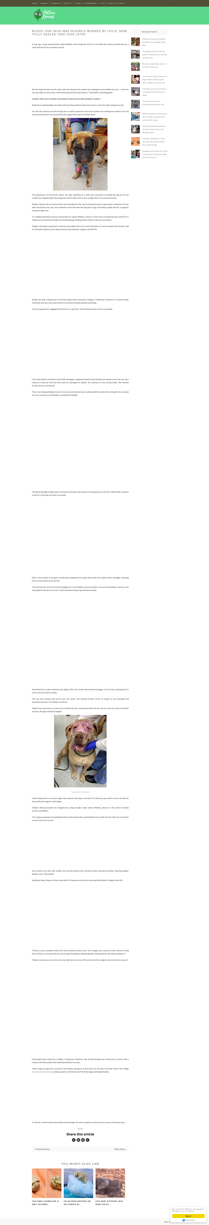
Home (34, 3)
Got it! (188, 1216)
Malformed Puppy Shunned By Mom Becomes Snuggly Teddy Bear (153, 42)
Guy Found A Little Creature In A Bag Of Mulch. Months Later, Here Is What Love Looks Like (154, 79)
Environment (91, 3)
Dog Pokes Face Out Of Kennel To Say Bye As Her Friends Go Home (154, 92)
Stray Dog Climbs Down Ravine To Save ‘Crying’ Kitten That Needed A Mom (154, 129)
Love (103, 3)
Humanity (56, 3)
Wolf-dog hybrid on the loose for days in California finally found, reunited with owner (154, 117)
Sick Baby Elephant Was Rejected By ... (109, 1202)
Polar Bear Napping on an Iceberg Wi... (77, 1202)
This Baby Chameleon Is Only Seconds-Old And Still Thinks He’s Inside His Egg (153, 142)
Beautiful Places (116, 3)
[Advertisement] (104, 15)
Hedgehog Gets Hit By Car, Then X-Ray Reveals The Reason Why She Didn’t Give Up (154, 154)
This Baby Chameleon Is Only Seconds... (45, 1202)
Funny (78, 3)
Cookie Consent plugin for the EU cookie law (188, 1220)
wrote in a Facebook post (42, 1072)
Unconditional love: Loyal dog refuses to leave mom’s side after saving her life (154, 54)
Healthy (68, 3)
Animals (44, 3)
